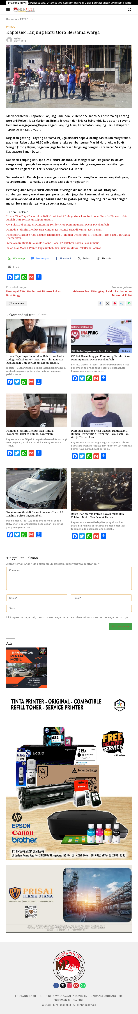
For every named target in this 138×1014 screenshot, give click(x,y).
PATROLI (10, 26)
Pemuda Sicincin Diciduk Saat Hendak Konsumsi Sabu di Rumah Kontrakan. (54, 229)
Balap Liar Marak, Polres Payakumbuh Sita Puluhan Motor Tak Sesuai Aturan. (54, 248)
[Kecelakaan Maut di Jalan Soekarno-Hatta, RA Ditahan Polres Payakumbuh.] (36, 488)
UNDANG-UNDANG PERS (107, 995)
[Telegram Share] (122, 303)
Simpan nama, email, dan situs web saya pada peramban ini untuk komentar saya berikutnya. (69, 617)
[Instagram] (69, 986)
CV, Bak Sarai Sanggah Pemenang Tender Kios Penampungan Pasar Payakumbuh (57, 224)
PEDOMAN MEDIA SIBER (69, 1000)
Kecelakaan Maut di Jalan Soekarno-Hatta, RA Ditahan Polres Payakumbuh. (53, 243)
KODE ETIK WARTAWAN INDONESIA (63, 995)
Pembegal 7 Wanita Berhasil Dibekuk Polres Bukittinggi (33, 291)
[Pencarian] (130, 10)
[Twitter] (63, 986)
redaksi (17, 38)
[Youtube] (76, 986)
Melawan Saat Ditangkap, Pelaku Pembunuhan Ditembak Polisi (102, 291)
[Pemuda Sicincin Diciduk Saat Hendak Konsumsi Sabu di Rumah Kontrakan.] (36, 411)
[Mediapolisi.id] (24, 9)
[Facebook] (56, 986)
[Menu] (8, 9)
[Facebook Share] (100, 303)
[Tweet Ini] (107, 303)
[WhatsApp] (83, 986)
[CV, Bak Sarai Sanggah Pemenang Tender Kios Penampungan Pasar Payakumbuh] (101, 336)
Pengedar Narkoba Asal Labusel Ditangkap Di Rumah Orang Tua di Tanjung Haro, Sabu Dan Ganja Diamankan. (68, 236)
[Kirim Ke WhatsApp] (129, 303)
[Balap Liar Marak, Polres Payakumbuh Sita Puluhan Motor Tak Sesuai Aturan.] (101, 489)
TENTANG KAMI (25, 995)
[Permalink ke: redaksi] (9, 39)
